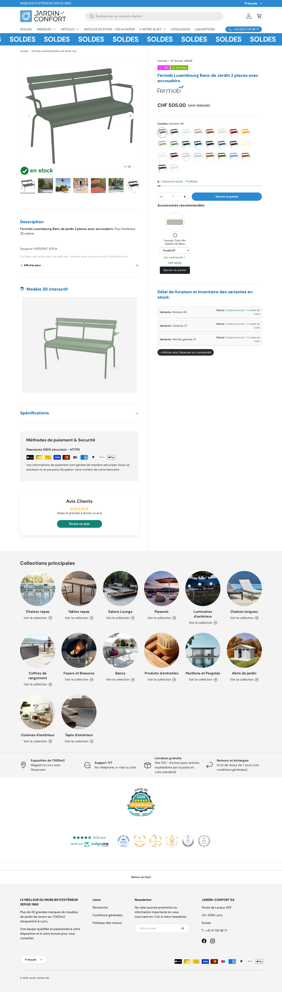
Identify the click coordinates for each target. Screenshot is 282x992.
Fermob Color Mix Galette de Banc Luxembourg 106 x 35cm (175, 245)
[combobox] (154, 16)
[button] (259, 16)
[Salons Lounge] (120, 588)
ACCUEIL (26, 29)
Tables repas (79, 611)
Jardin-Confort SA (39, 978)
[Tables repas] (78, 588)
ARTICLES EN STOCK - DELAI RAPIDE (109, 29)
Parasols (162, 611)
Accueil (24, 51)
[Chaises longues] (244, 588)
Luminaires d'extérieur (203, 614)
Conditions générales (107, 915)
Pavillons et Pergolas (203, 673)
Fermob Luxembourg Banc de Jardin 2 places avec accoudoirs (55, 51)
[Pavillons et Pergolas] (202, 650)
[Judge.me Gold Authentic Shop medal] (140, 841)
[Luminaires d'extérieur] (202, 588)
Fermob (162, 61)
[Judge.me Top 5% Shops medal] (188, 841)
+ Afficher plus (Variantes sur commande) (185, 352)
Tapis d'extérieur (79, 735)
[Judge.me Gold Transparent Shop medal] (156, 841)
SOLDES (41, 39)
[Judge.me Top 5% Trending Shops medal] (204, 841)
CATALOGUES (180, 29)
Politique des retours (107, 923)
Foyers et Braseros (79, 673)
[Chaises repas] (37, 588)
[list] (79, 116)
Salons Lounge (120, 611)
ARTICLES (67, 29)
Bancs (120, 673)
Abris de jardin (244, 673)
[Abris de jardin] (244, 650)
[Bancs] (120, 650)
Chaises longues (244, 611)
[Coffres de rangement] (37, 650)
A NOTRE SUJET (150, 29)
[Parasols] (161, 588)
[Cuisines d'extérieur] (37, 711)
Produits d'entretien (162, 673)
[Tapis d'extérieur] (78, 711)
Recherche (100, 907)
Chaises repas (38, 611)
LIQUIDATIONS (205, 29)
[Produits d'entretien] (161, 650)
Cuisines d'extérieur (37, 735)
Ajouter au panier (226, 196)
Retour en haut (141, 877)
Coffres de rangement (37, 675)
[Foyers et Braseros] (78, 650)
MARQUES (44, 29)
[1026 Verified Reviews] (141, 817)
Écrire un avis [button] (79, 524)
